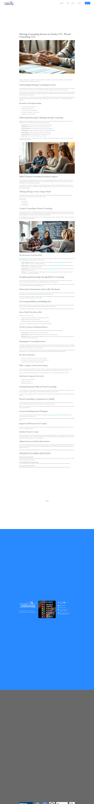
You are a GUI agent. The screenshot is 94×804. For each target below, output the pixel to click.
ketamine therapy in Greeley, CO (49, 268)
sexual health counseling (59, 458)
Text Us (66, 602)
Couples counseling (22, 212)
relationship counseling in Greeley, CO (55, 414)
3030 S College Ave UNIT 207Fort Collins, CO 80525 (65, 614)
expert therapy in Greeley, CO (27, 258)
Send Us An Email (63, 607)
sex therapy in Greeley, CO (52, 272)
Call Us (87, 3)
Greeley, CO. (38, 81)
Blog (68, 3)
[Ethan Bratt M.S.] (47, 501)
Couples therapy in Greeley (38, 292)
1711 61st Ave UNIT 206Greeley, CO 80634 (64, 610)
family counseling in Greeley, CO (57, 265)
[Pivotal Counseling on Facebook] (46, 501)
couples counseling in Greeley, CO (61, 262)
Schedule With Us (63, 605)
